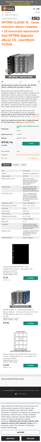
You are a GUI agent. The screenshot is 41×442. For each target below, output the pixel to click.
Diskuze (16, 165)
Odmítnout (10, 438)
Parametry (6, 165)
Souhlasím (30, 438)
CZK (36, 12)
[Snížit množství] (21, 144)
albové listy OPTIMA (27, 122)
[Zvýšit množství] (21, 143)
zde (15, 427)
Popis (23, 165)
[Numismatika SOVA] (8, 8)
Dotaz (5, 158)
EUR (38, 12)
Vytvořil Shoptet (21, 394)
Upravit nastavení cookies (32, 390)
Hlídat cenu (34, 158)
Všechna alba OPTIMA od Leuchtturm (28, 155)
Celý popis (35, 116)
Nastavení (20, 432)
